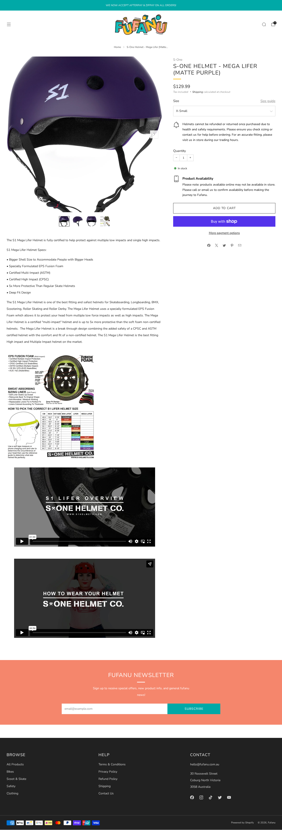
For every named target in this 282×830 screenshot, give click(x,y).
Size (176, 101)
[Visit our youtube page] (229, 797)
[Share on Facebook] (209, 245)
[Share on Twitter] (224, 245)
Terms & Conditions (112, 764)
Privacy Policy (107, 772)
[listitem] (141, 5)
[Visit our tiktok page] (210, 797)
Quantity (179, 151)
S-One (177, 59)
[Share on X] (216, 245)
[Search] (264, 24)
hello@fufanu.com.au (204, 764)
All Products (15, 764)
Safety (11, 786)
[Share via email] (239, 245)
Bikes (10, 772)
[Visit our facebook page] (192, 797)
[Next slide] (154, 134)
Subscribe (194, 709)
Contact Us (106, 793)
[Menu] (9, 24)
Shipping (197, 92)
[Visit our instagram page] (201, 797)
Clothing (12, 793)
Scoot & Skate (16, 779)
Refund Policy (107, 779)
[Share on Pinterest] (232, 245)
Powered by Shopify (242, 822)
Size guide (267, 101)
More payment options (224, 233)
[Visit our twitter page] (219, 797)
